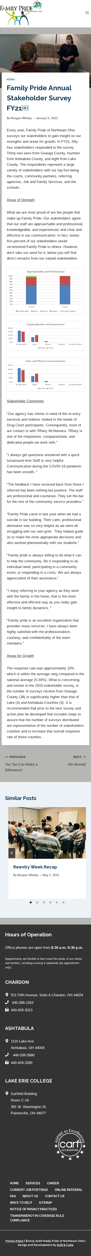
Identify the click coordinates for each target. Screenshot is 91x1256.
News (11, 79)
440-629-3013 (21, 1010)
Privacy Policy (14, 1241)
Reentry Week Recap (35, 867)
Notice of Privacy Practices (33, 1209)
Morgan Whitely (21, 118)
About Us (30, 1196)
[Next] (79, 853)
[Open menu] (87, 12)
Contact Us (55, 1196)
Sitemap (45, 1202)
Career (53, 1183)
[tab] (31, 902)
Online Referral (69, 1189)
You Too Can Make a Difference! (21, 763)
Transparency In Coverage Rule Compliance (37, 1218)
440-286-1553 (22, 1003)
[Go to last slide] (11, 853)
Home (14, 1183)
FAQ (13, 1196)
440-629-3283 (21, 1063)
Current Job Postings (29, 1189)
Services (33, 1183)
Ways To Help (21, 1202)
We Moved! (77, 760)
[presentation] (47, 833)
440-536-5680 (23, 1055)
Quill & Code (65, 1245)
